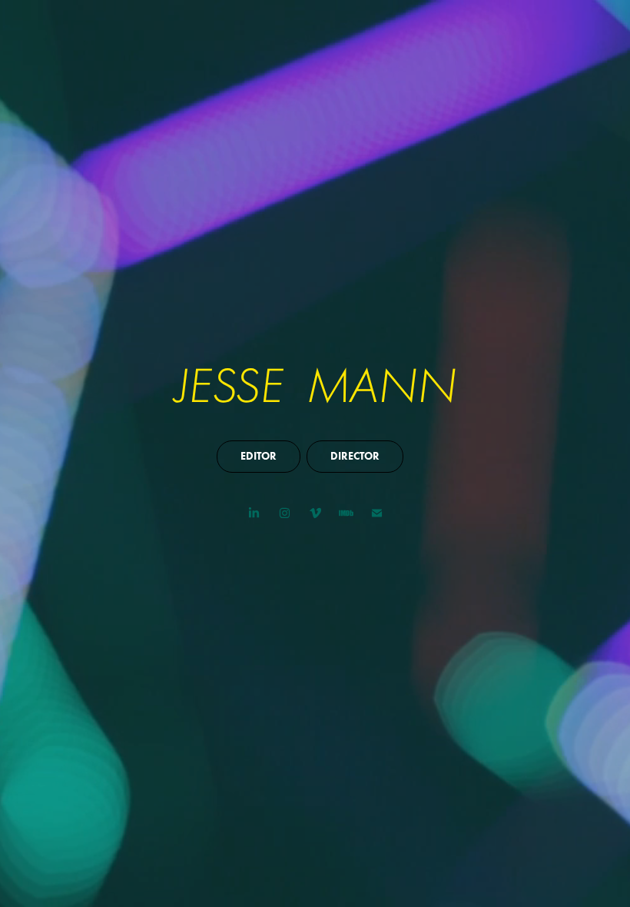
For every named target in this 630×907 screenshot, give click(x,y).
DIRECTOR (355, 456)
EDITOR (258, 456)
